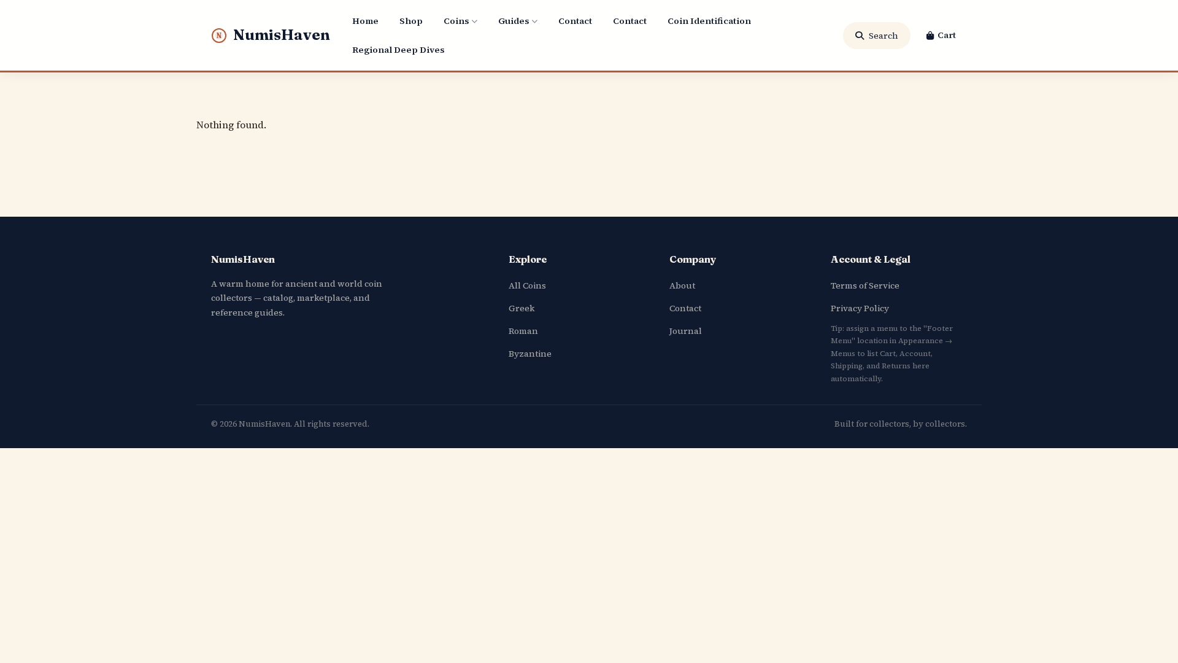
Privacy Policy (860, 308)
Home (365, 21)
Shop (411, 21)
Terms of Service (865, 285)
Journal (685, 331)
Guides (513, 21)
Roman (523, 331)
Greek (521, 308)
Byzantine (530, 353)
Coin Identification (709, 21)
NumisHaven (273, 35)
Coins (456, 21)
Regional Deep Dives (398, 50)
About (682, 285)
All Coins (527, 285)
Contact (575, 21)
